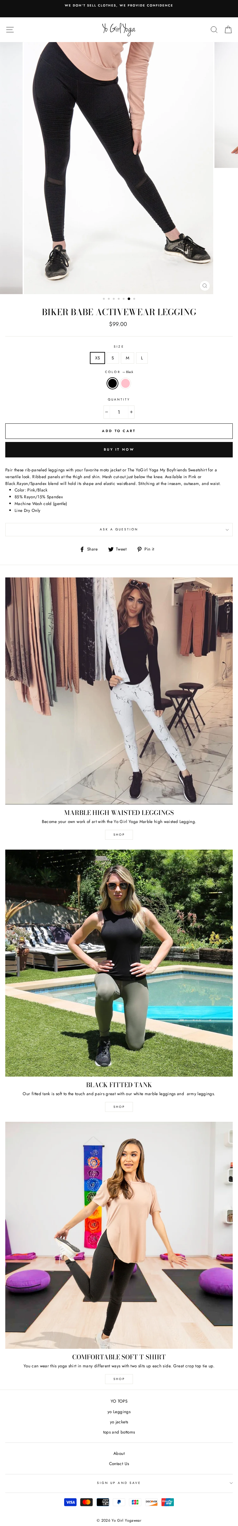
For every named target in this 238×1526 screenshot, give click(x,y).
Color (119, 372)
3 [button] (114, 299)
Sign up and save (119, 1483)
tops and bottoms (119, 1432)
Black (112, 383)
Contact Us (119, 1463)
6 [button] (129, 299)
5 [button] (124, 299)
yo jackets (119, 1422)
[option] (119, 8)
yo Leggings (119, 1411)
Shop (119, 1379)
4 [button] (119, 299)
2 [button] (109, 299)
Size (119, 346)
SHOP (119, 834)
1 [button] (104, 299)
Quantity (119, 399)
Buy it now (119, 449)
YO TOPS (119, 1401)
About (119, 1453)
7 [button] (134, 299)
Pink (125, 383)
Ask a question (119, 529)
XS (97, 358)
